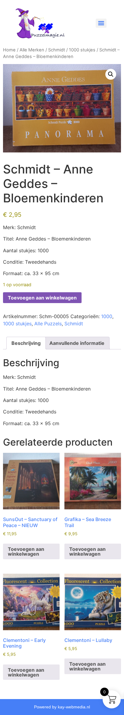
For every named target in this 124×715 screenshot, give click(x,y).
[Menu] (101, 23)
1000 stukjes (82, 50)
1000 (106, 316)
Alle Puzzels (48, 324)
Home (9, 50)
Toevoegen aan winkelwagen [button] (26, 551)
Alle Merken (32, 50)
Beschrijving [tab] (26, 343)
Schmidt (56, 50)
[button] (110, 74)
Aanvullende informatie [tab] (76, 343)
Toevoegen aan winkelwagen (42, 298)
